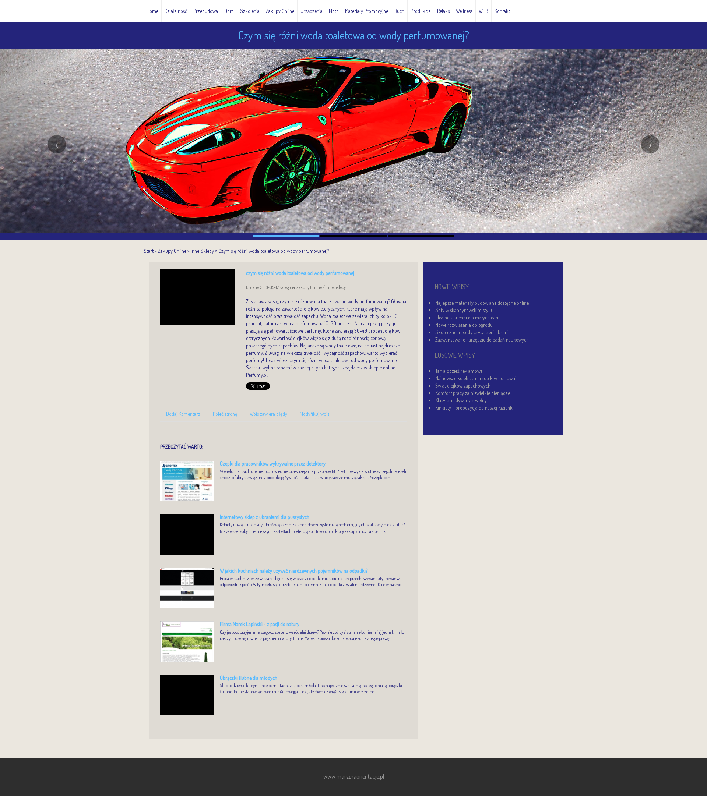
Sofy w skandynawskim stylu (463, 310)
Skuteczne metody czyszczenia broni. (472, 332)
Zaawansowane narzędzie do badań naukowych (482, 339)
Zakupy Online (172, 251)
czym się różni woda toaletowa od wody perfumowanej (300, 273)
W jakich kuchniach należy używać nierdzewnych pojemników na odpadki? (293, 570)
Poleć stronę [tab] (225, 414)
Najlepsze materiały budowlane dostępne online (482, 303)
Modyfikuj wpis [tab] (314, 414)
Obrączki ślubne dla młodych (248, 678)
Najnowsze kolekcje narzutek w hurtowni (475, 378)
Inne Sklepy (202, 251)
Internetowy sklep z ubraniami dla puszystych (264, 517)
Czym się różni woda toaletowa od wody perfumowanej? (273, 251)
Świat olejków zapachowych (462, 385)
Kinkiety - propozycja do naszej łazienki (474, 407)
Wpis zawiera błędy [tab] (268, 414)
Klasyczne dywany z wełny (461, 400)
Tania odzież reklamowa (459, 371)
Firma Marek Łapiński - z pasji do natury (259, 624)
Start (149, 251)
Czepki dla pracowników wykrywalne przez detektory (273, 463)
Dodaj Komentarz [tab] (183, 414)
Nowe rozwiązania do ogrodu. (464, 325)
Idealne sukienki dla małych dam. (467, 317)
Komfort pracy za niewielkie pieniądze (472, 393)
